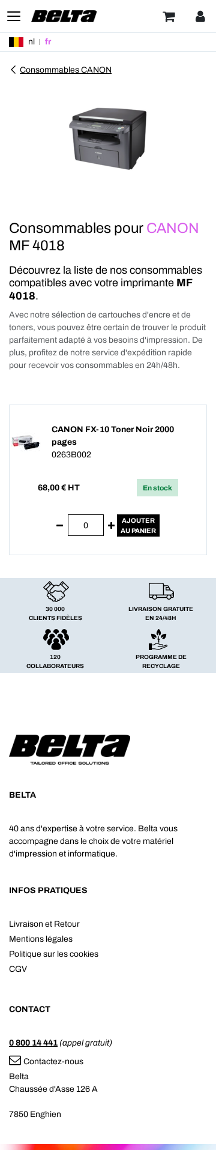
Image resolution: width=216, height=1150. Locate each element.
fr (48, 41)
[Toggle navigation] (13, 16)
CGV (18, 969)
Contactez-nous (53, 1061)
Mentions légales (41, 939)
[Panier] (168, 16)
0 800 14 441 (33, 1042)
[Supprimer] (59, 525)
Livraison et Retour (44, 924)
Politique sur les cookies (53, 954)
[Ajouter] (111, 525)
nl (31, 41)
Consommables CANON (66, 69)
